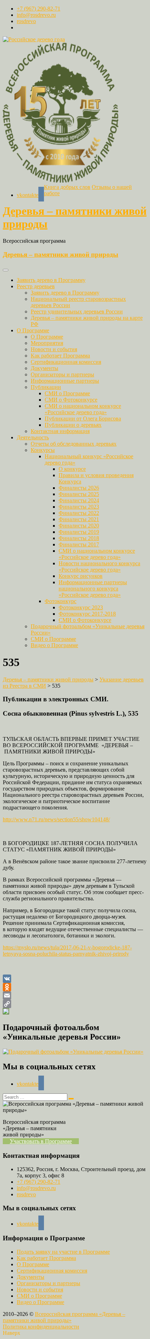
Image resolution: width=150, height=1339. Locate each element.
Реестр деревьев (36, 286)
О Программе (33, 330)
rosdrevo (26, 21)
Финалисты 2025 (79, 494)
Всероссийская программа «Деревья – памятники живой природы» (64, 1317)
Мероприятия (47, 343)
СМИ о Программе (67, 393)
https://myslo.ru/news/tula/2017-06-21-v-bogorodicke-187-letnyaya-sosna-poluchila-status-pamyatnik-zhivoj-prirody (67, 950)
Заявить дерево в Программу (51, 280)
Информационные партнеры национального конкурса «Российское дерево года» (93, 588)
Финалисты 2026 (79, 488)
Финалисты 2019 (79, 532)
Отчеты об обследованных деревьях (74, 444)
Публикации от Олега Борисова (83, 418)
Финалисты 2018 (79, 538)
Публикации (46, 387)
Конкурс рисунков (81, 576)
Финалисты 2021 (79, 519)
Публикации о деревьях (73, 425)
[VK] (75, 979)
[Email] (75, 995)
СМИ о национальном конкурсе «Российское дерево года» (83, 409)
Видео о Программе (54, 645)
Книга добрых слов (67, 187)
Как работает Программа (60, 356)
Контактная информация (60, 431)
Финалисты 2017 (79, 544)
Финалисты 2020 (79, 526)
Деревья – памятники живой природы (60, 254)
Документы (44, 368)
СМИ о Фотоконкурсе (71, 400)
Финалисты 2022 (79, 513)
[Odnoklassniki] (75, 987)
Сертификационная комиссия (66, 362)
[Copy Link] (75, 1004)
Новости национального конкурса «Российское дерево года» (99, 566)
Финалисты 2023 (79, 507)
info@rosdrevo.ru (36, 15)
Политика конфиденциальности (41, 1327)
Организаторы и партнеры (62, 374)
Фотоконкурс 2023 (81, 607)
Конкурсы (43, 450)
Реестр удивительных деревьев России (77, 311)
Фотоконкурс (60, 601)
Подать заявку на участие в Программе (63, 1252)
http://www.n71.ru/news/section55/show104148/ (56, 819)
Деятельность (33, 437)
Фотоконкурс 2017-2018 (87, 614)
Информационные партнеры (65, 381)
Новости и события (54, 349)
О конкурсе (72, 469)
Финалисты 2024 (79, 500)
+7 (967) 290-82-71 (38, 9)
